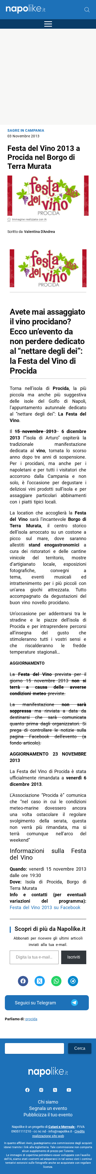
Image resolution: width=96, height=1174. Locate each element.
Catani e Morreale (61, 1127)
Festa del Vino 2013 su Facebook (45, 907)
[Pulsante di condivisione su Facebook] (23, 981)
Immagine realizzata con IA (29, 219)
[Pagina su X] (55, 1091)
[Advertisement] (48, 77)
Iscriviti (73, 957)
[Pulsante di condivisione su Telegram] (73, 981)
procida (31, 1019)
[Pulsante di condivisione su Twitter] (40, 981)
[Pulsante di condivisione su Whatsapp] (56, 981)
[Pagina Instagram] (42, 1091)
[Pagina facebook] (28, 1091)
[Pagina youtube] (68, 1091)
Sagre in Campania (25, 130)
